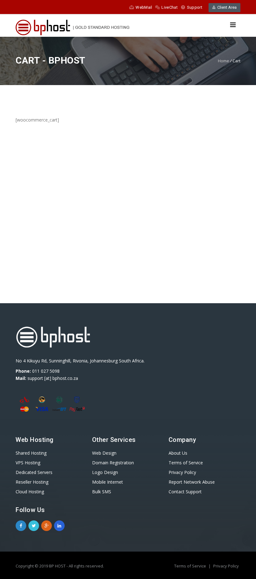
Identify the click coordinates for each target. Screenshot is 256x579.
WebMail (143, 7)
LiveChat (169, 7)
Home (223, 61)
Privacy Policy (226, 566)
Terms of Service (190, 566)
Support (194, 7)
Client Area (226, 7)
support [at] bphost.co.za (52, 378)
